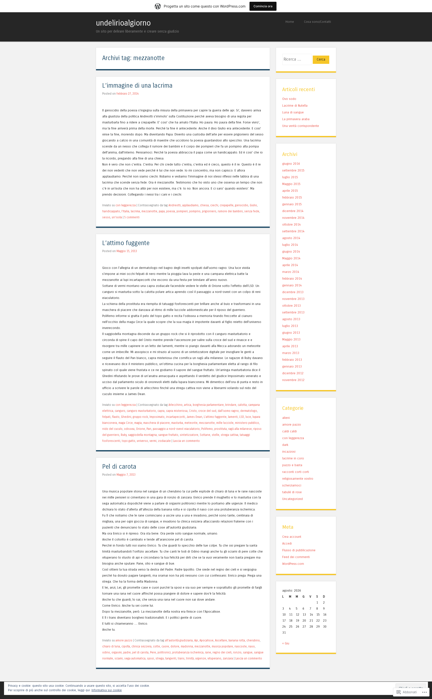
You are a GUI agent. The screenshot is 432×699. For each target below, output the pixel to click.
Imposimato (157, 417)
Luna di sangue (293, 112)
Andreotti (174, 205)
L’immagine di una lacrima (137, 85)
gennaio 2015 (292, 204)
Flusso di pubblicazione (299, 550)
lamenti (233, 417)
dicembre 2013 (293, 292)
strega (160, 658)
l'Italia (125, 211)
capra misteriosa (177, 411)
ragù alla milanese (240, 429)
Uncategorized (292, 499)
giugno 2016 (291, 163)
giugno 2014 (291, 251)
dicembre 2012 (293, 373)
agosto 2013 (291, 319)
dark (285, 445)
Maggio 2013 (291, 339)
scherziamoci (291, 485)
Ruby (123, 435)
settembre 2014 (293, 231)
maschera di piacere (156, 423)
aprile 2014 (290, 265)
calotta (242, 405)
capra (161, 411)
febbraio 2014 (292, 278)
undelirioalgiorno (123, 23)
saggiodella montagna (142, 435)
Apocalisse (207, 640)
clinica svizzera (142, 646)
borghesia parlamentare (208, 405)
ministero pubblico (247, 423)
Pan (148, 429)
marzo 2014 (290, 272)
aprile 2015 (290, 191)
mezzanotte (149, 211)
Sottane (205, 435)
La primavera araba (296, 119)
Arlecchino (175, 405)
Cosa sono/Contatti (317, 22)
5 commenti (132, 217)
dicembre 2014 (293, 211)
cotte (156, 646)
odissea (129, 429)
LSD (241, 417)
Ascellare (221, 640)
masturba (177, 423)
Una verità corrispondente (300, 126)
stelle (215, 435)
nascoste (240, 646)
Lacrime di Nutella (295, 105)
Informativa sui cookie (107, 690)
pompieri (182, 211)
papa (162, 211)
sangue (247, 652)
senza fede (251, 211)
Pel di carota (119, 466)
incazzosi (289, 451)
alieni (286, 418)
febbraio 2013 (292, 360)
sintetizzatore (189, 435)
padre (127, 652)
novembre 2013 (293, 299)
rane (208, 652)
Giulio (253, 205)
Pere (153, 652)
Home (290, 22)
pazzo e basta (292, 465)
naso (251, 646)
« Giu (285, 643)
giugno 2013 (291, 332)
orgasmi (117, 652)
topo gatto (128, 441)
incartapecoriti (175, 417)
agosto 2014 (291, 238)
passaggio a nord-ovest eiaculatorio (176, 429)
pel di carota (140, 652)
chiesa (204, 205)
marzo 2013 (290, 353)
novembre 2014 (293, 218)
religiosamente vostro (297, 478)
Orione (140, 429)
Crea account (291, 537)
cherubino (253, 640)
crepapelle (227, 205)
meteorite (191, 423)
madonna (187, 646)
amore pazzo (124, 640)
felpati (106, 417)
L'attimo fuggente (215, 417)
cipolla (126, 646)
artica (187, 405)
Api (196, 640)
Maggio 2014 (291, 258)
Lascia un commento (186, 441)
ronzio (237, 652)
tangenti (170, 658)
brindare (230, 405)
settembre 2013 (293, 312)
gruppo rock (140, 417)
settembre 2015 (293, 170)
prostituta (220, 429)
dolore (174, 646)
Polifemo (207, 429)
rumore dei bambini (230, 211)
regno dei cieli (222, 652)
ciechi (214, 205)
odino (106, 652)
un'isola (117, 217)
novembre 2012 (293, 380)
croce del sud (207, 411)
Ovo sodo (289, 99)
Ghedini (126, 417)
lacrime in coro (293, 458)
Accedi (287, 543)
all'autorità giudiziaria (179, 640)
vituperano (214, 658)
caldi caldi (289, 431)
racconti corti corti (295, 472)
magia (138, 423)
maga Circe (125, 423)
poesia (170, 211)
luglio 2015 (290, 177)
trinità (190, 658)
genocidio (241, 205)
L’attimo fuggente (126, 243)
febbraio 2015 (292, 197)
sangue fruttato (168, 435)
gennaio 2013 (292, 366)
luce (248, 417)
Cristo (193, 411)
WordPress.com (293, 564)
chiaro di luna (111, 646)
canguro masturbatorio (141, 411)
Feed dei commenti (296, 557)
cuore (165, 646)
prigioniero (209, 211)
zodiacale (164, 441)
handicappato (111, 211)
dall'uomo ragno (228, 411)
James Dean (194, 417)
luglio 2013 (290, 326)
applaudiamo (190, 205)
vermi (153, 441)
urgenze (200, 658)
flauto (116, 417)
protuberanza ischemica (188, 652)
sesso (106, 217)
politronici (164, 652)
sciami (118, 658)
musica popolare (222, 646)
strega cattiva (229, 435)
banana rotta (236, 640)
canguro (120, 411)
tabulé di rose (292, 492)
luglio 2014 (290, 245)
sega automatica (135, 658)
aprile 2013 (290, 346)
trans (181, 658)
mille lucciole (225, 423)
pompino (194, 211)
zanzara (228, 658)
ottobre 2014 (291, 224)
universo (142, 441)
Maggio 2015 (291, 184)
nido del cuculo (112, 429)
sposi (150, 658)
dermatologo (248, 411)
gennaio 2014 (292, 285)
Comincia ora (263, 6)
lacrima (135, 211)
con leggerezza (126, 205)
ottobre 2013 (291, 305)
